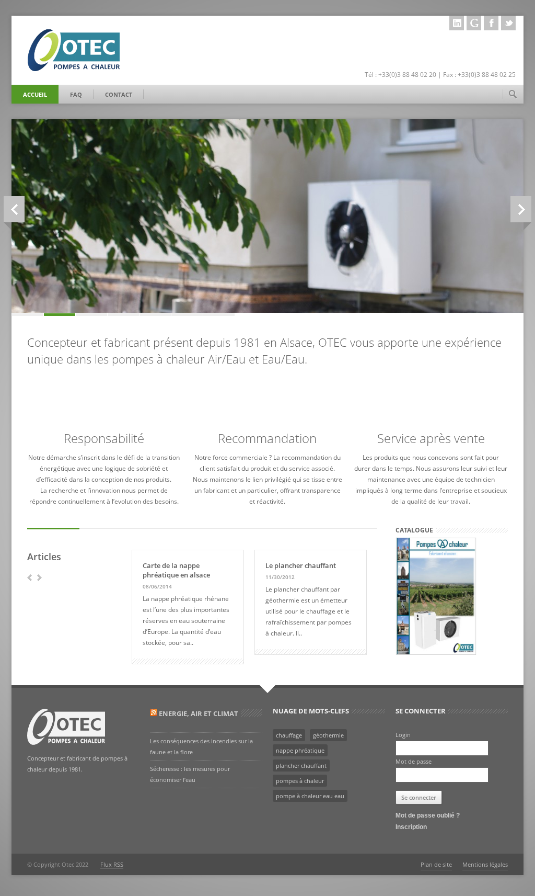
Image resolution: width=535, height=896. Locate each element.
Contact (118, 94)
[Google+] (474, 23)
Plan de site (436, 864)
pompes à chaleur (300, 781)
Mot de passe (414, 761)
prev (29, 577)
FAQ (76, 94)
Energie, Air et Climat (198, 713)
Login (403, 735)
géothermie (328, 735)
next (39, 577)
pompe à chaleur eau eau (310, 796)
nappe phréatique (300, 750)
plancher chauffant (301, 765)
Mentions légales (485, 864)
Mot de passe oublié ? (428, 815)
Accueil (35, 94)
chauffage (289, 735)
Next (520, 209)
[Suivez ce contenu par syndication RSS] (153, 713)
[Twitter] (508, 23)
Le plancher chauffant (300, 565)
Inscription (411, 827)
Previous (14, 209)
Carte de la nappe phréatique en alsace (176, 570)
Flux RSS (111, 864)
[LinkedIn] (456, 23)
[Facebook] (491, 23)
